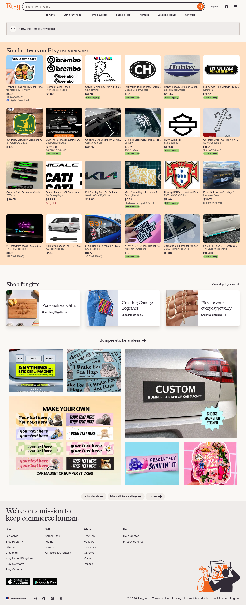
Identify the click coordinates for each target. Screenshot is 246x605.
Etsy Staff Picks (72, 14)
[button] (16, 598)
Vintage (144, 14)
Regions (235, 598)
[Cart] (235, 6)
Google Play (45, 581)
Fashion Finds (124, 14)
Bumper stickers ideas (120, 340)
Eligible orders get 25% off (139, 203)
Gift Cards (191, 14)
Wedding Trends (167, 14)
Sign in (214, 6)
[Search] (200, 6)
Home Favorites (99, 14)
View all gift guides (224, 284)
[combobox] (109, 6)
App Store (18, 581)
